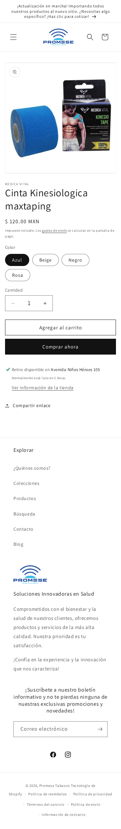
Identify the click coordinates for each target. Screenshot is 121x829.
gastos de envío (54, 230)
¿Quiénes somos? (32, 468)
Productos (24, 498)
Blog (18, 544)
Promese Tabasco (54, 785)
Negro (75, 260)
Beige (45, 260)
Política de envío (85, 804)
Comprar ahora (60, 346)
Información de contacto (63, 814)
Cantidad (14, 290)
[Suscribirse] (99, 729)
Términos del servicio (46, 804)
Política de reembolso (47, 794)
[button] (13, 37)
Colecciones (26, 483)
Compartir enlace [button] (32, 405)
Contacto (23, 529)
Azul (17, 260)
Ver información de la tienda (43, 388)
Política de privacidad (92, 794)
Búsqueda (24, 514)
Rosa (17, 275)
